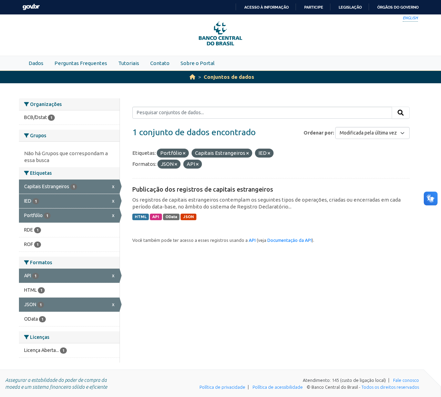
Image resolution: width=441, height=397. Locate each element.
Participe (313, 7)
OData (171, 217)
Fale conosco (406, 380)
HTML (140, 217)
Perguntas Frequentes (80, 63)
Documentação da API (289, 240)
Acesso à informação (266, 7)
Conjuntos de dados (229, 77)
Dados (36, 63)
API (155, 217)
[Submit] (401, 113)
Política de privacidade (222, 387)
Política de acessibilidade (278, 387)
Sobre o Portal (198, 63)
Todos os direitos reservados (390, 387)
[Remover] (184, 153)
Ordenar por (318, 133)
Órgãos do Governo (398, 7)
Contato (160, 63)
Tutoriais (128, 63)
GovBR (31, 7)
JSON (188, 217)
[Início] (192, 77)
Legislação (350, 7)
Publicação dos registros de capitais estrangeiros (202, 189)
